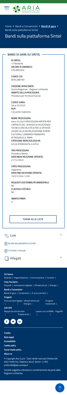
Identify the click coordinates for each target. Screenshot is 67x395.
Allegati (15, 258)
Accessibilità (9, 341)
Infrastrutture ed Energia (31, 302)
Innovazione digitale (23, 285)
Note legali (9, 337)
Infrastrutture (40, 285)
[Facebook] (6, 321)
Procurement (10, 300)
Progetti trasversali (50, 302)
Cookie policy (10, 345)
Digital (19, 300)
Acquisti (7, 285)
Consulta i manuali (17, 250)
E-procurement (39, 293)
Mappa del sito (11, 311)
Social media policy (12, 349)
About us (8, 353)
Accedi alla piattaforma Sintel (22, 243)
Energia (53, 285)
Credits (7, 333)
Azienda (7, 277)
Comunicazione (37, 277)
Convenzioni (24, 293)
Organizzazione (21, 277)
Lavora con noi (42, 311)
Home (8, 26)
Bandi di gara (48, 26)
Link (13, 235)
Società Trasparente (23, 313)
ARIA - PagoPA (56, 311)
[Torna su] (59, 387)
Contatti (50, 277)
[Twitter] (13, 321)
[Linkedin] (19, 321)
